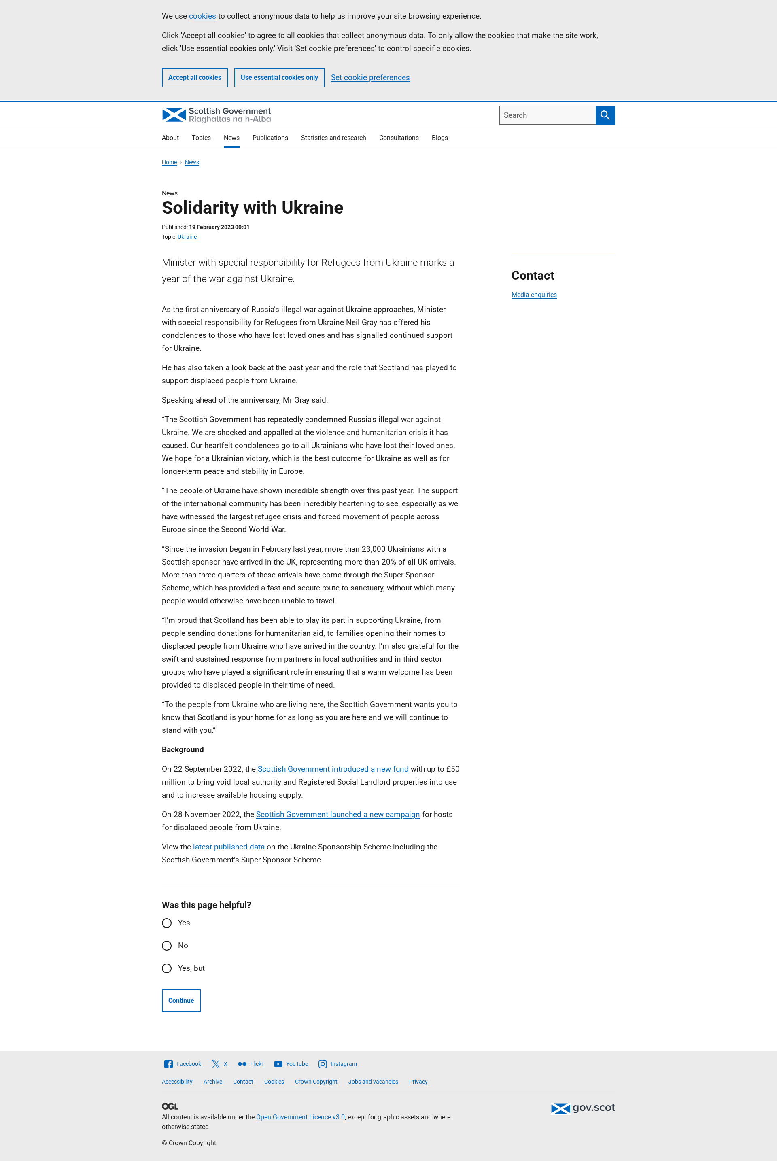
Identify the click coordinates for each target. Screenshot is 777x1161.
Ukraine (187, 236)
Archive (213, 1081)
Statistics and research (333, 138)
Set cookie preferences (370, 77)
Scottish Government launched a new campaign (338, 814)
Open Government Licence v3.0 (300, 1117)
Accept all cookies (194, 77)
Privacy (418, 1081)
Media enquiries (534, 295)
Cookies (274, 1081)
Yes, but (191, 968)
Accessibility (177, 1081)
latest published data (229, 846)
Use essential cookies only (279, 77)
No (183, 945)
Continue (181, 1000)
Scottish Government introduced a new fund (333, 769)
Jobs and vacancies (373, 1081)
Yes (184, 923)
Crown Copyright (316, 1081)
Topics (201, 138)
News (232, 138)
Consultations (399, 138)
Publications (270, 138)
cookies (202, 16)
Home (169, 162)
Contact (243, 1081)
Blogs (440, 138)
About (170, 138)
